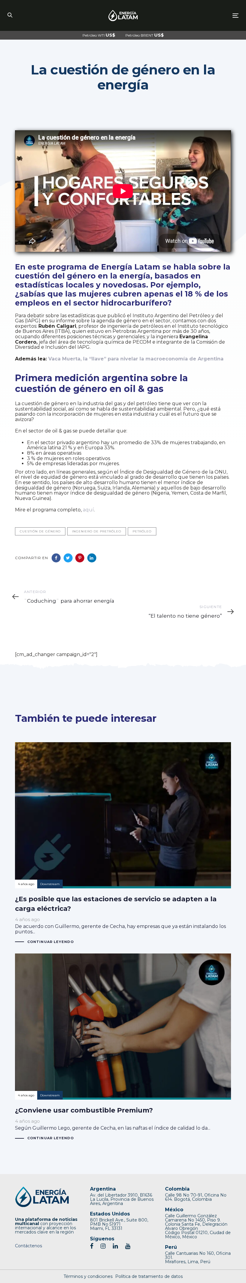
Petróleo (142, 531)
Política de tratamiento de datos (149, 1276)
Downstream (50, 884)
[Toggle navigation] (199, 15)
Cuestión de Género (40, 531)
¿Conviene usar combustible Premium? (123, 1047)
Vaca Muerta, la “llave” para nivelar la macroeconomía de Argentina (136, 359)
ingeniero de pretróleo (96, 531)
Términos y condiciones (88, 1276)
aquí (88, 510)
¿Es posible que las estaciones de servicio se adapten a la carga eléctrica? (123, 843)
